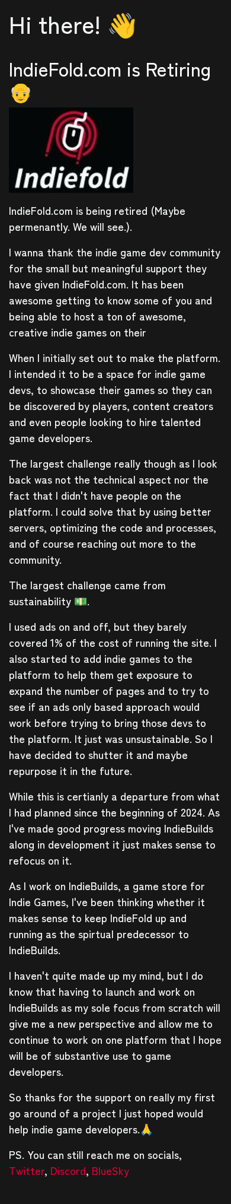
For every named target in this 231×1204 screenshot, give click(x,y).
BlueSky (110, 1170)
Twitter (26, 1170)
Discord (68, 1170)
